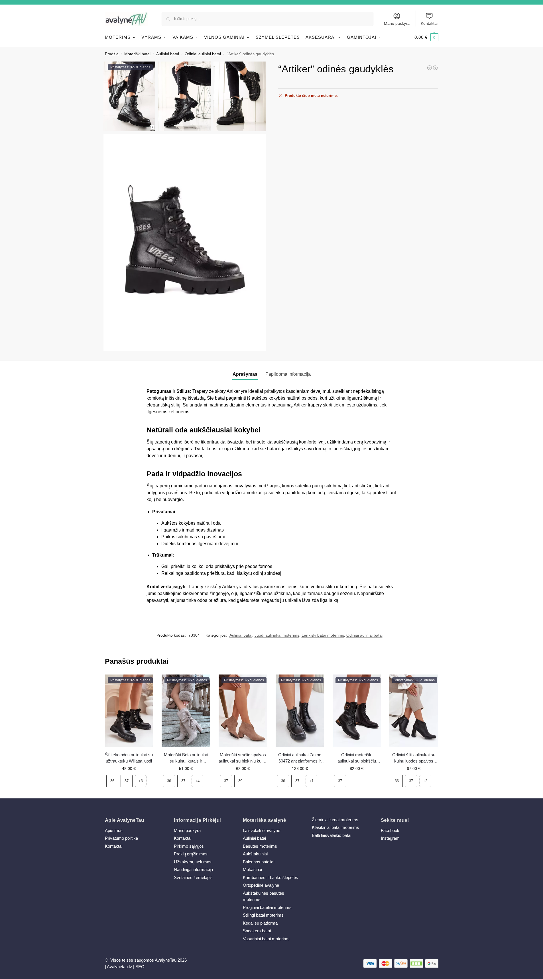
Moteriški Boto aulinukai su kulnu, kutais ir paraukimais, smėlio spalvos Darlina (186, 758)
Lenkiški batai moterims (323, 635)
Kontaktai (429, 23)
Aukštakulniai (255, 853)
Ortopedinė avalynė (261, 885)
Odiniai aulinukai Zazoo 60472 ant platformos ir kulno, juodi (299, 758)
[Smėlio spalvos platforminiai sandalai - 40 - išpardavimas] (429, 68)
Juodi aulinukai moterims (277, 635)
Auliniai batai (167, 54)
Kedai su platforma (260, 923)
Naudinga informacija (193, 869)
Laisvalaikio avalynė (261, 830)
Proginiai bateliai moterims (267, 907)
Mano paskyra (397, 23)
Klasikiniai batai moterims (335, 827)
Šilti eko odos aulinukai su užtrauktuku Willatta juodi (129, 758)
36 (112, 781)
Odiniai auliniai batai (203, 54)
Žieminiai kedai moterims (335, 819)
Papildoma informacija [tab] (288, 374)
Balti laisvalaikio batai (331, 835)
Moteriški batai (137, 54)
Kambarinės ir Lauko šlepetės (270, 877)
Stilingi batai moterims (263, 915)
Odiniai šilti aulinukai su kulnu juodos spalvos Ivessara (413, 758)
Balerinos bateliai (258, 861)
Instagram (390, 838)
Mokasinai (252, 869)
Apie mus (114, 830)
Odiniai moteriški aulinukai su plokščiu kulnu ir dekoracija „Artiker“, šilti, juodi (356, 758)
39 (240, 781)
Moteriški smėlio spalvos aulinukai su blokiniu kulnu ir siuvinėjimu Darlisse (243, 758)
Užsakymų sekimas (192, 861)
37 (127, 781)
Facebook (390, 830)
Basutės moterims (260, 846)
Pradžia (112, 54)
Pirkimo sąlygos (189, 846)
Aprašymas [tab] (245, 374)
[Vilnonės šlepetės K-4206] (435, 68)
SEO (140, 966)
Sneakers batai (257, 930)
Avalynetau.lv (119, 966)
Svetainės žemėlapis (193, 877)
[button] (426, 37)
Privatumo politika (121, 838)
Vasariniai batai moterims (266, 938)
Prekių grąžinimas (191, 853)
